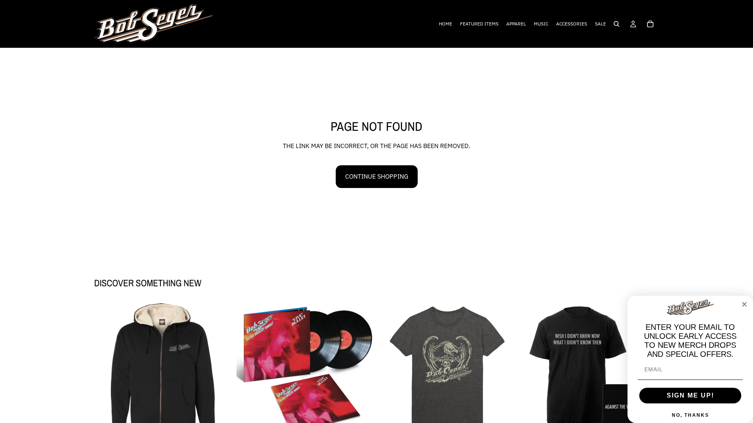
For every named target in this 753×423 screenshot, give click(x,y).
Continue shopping (376, 176)
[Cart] (650, 24)
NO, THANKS (690, 415)
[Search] (616, 24)
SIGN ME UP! (690, 395)
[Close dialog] (744, 304)
